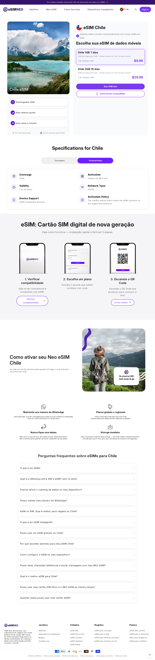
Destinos (42, 630)
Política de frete (121, 656)
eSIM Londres (76, 638)
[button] (135, 9)
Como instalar (121, 302)
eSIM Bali (74, 630)
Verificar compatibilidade (31, 301)
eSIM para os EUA (137, 630)
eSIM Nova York (77, 634)
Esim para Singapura (138, 638)
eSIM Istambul (76, 641)
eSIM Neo (38, 656)
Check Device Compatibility (112, 94)
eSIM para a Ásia (101, 634)
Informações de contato (104, 656)
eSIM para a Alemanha (139, 634)
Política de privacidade (52, 656)
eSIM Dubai (75, 644)
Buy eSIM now (110, 86)
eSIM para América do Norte (106, 638)
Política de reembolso (70, 656)
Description (60, 161)
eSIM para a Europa (103, 630)
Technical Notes (95, 161)
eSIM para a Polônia (138, 641)
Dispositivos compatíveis (49, 634)
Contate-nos (44, 641)
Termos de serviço (86, 656)
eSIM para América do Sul (105, 641)
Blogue (42, 638)
